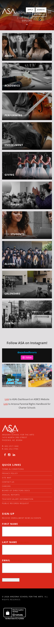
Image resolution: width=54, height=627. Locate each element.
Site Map (6, 478)
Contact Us (8, 482)
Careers (6, 486)
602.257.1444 (12, 446)
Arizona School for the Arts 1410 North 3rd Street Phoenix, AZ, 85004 (18, 438)
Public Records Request (15, 503)
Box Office (39, 14)
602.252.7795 (11, 449)
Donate (41, 10)
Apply (30, 10)
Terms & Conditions (13, 469)
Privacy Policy (10, 473)
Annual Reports (11, 495)
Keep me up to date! (10, 580)
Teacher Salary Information (17, 499)
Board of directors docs (16, 490)
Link (7, 399)
